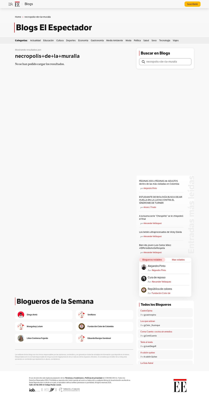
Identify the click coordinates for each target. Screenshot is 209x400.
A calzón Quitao (150, 357)
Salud (146, 40)
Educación (48, 40)
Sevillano (92, 314)
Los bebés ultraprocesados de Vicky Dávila (161, 232)
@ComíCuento (150, 336)
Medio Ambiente (114, 40)
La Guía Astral (146, 363)
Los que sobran (147, 321)
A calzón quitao (147, 352)
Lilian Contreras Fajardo (37, 338)
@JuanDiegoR (150, 346)
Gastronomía (97, 40)
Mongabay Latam (35, 326)
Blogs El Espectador (54, 27)
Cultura (60, 40)
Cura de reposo (156, 277)
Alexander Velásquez (153, 223)
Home (18, 17)
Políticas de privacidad (93, 378)
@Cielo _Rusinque (152, 325)
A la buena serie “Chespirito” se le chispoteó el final (161, 217)
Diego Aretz (32, 314)
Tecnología (164, 40)
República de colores (160, 289)
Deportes (71, 40)
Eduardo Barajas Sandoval (99, 338)
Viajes (176, 40)
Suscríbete (192, 4)
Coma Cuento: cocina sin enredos (156, 331)
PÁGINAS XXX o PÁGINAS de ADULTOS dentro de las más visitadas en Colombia (159, 182)
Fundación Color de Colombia (161, 293)
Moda (128, 40)
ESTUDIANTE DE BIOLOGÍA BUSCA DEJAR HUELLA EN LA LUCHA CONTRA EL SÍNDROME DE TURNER (160, 200)
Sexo (154, 40)
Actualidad (35, 40)
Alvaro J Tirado (150, 207)
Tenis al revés (146, 342)
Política (137, 40)
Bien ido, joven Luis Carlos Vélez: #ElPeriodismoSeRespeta (155, 247)
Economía (83, 40)
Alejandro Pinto (150, 188)
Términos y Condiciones (74, 378)
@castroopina (150, 315)
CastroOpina (146, 310)
